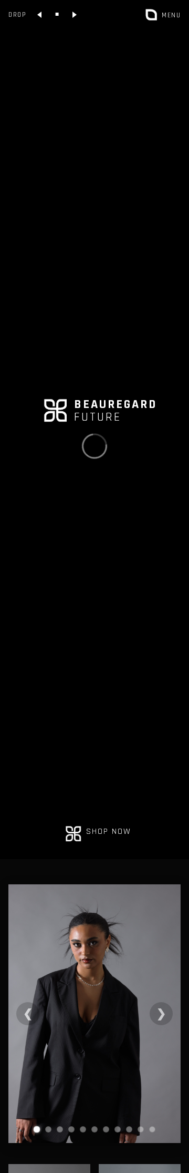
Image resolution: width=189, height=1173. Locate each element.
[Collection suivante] (74, 14)
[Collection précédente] (40, 14)
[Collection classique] (57, 14)
